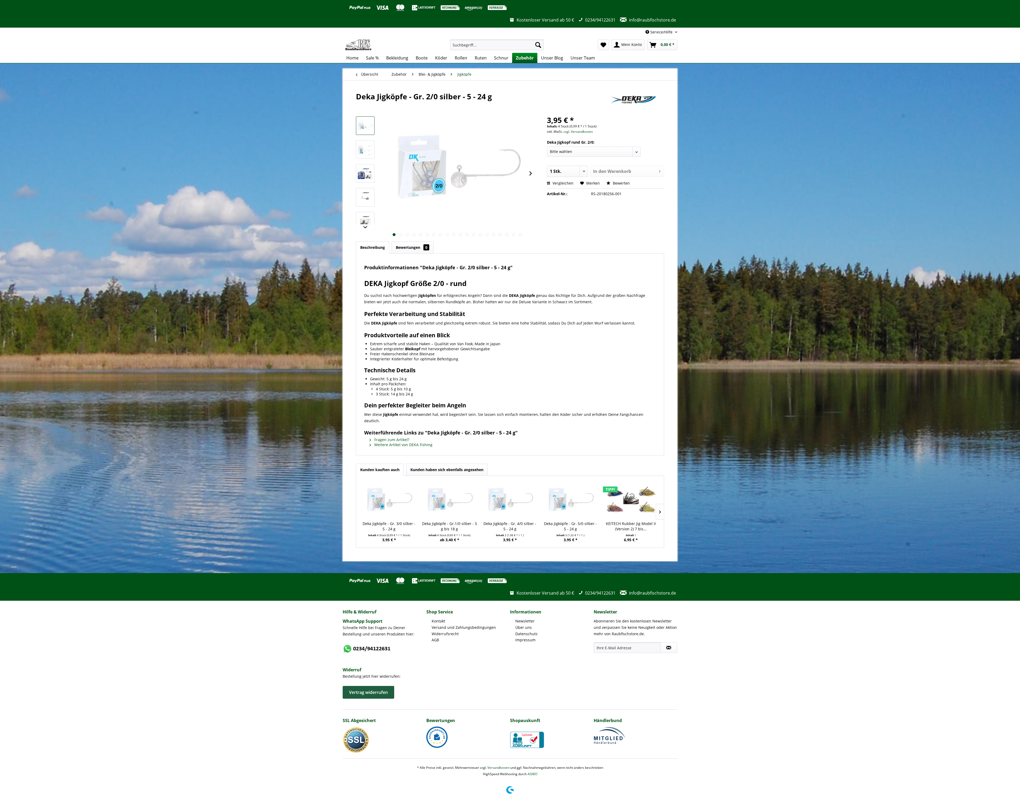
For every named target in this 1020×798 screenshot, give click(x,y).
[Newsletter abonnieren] (668, 647)
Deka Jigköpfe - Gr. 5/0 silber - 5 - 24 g (570, 526)
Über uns (523, 627)
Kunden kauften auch (380, 469)
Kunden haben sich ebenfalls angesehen (446, 469)
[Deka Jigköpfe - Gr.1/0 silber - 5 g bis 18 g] (449, 499)
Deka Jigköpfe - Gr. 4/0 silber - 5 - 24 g (509, 526)
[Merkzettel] (603, 45)
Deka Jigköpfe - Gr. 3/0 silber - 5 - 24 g (389, 526)
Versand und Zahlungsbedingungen (464, 627)
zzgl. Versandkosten (578, 131)
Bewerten (621, 183)
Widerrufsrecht (445, 633)
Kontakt (438, 621)
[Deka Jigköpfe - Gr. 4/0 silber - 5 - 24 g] (510, 499)
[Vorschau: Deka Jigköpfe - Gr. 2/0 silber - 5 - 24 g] (365, 125)
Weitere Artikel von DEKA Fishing (402, 444)
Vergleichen (562, 183)
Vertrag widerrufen (368, 692)
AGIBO (532, 774)
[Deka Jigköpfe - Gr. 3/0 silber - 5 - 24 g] (389, 499)
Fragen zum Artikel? (391, 439)
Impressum (525, 639)
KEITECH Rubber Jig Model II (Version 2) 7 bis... (631, 526)
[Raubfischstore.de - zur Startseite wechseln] (358, 45)
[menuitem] (497, 45)
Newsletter (525, 621)
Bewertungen (411, 247)
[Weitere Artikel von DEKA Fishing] (633, 101)
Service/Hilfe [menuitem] (661, 32)
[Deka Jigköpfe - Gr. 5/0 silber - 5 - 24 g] (570, 499)
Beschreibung (372, 247)
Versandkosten (498, 767)
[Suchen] (538, 45)
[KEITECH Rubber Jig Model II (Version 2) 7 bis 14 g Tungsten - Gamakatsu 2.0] (630, 499)
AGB (435, 639)
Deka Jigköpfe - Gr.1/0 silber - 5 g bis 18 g (449, 526)
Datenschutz (526, 633)
